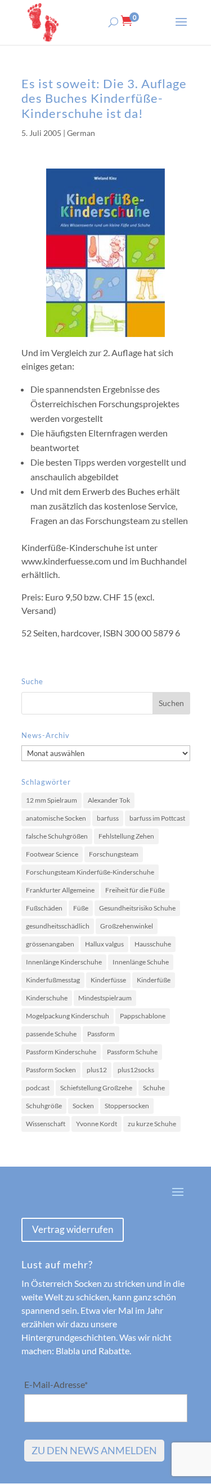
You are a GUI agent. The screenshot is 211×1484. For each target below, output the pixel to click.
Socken (83, 1105)
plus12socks (136, 1070)
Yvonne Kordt (96, 1123)
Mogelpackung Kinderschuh (67, 1016)
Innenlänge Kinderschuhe (64, 962)
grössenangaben (50, 944)
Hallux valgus (104, 944)
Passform (101, 1034)
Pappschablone (142, 1016)
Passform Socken (51, 1070)
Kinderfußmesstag (53, 980)
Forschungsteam (113, 854)
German (81, 133)
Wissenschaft (45, 1123)
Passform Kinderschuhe (61, 1052)
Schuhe (154, 1088)
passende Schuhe (51, 1034)
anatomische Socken (56, 818)
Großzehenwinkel (126, 926)
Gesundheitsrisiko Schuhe (137, 908)
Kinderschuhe (47, 998)
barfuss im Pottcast (157, 818)
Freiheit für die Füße (135, 890)
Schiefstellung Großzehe (96, 1088)
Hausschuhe (152, 944)
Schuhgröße (44, 1105)
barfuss (108, 818)
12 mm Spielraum (51, 800)
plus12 (97, 1070)
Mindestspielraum (105, 998)
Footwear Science (52, 854)
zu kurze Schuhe (152, 1123)
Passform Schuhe (132, 1052)
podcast (38, 1088)
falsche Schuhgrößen (57, 836)
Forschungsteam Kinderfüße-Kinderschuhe (90, 872)
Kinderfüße (153, 980)
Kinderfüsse (108, 980)
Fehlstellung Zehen (126, 836)
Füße (80, 908)
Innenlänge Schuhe (141, 962)
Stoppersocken (127, 1105)
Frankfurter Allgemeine (60, 890)
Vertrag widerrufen (72, 1229)
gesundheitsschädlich (57, 926)
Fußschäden (44, 908)
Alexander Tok (109, 800)
